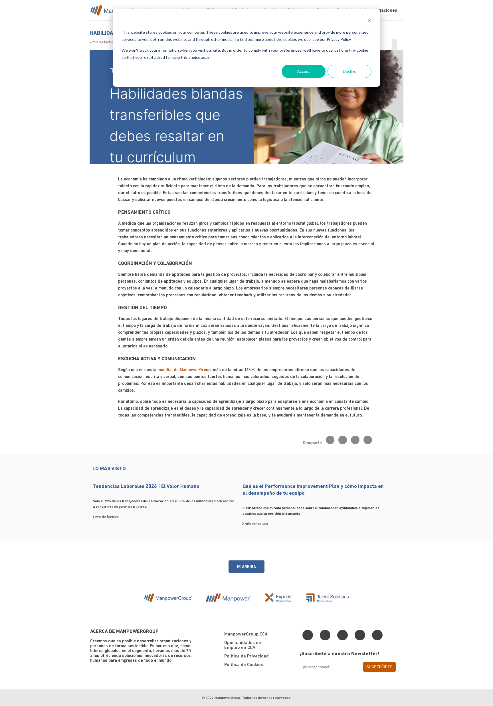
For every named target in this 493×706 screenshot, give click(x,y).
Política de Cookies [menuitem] (243, 664)
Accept (303, 71)
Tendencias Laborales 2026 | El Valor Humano (146, 486)
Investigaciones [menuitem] (381, 10)
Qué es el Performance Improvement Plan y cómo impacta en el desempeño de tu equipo (313, 489)
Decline (349, 71)
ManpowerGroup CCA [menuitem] (246, 634)
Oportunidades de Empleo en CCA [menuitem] (242, 645)
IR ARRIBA (246, 566)
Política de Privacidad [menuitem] (246, 656)
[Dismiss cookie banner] (369, 21)
